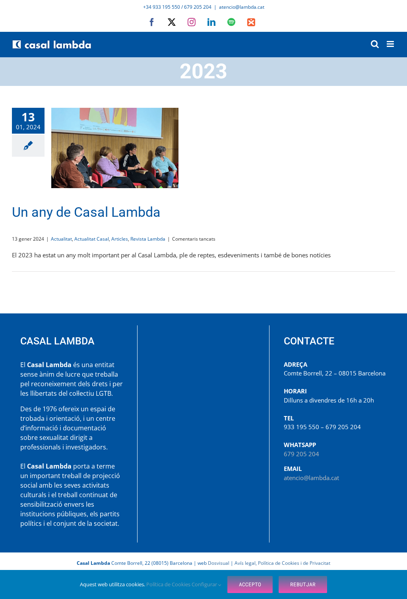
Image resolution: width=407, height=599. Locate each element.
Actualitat (61, 238)
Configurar (205, 584)
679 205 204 (301, 454)
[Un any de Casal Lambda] (114, 148)
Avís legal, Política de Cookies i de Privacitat (282, 563)
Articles (119, 238)
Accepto (250, 584)
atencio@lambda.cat (241, 7)
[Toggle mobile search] (375, 44)
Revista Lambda (147, 238)
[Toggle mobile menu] (391, 44)
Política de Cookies (169, 584)
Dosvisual (218, 563)
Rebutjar (303, 584)
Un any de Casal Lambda (86, 212)
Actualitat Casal (91, 238)
